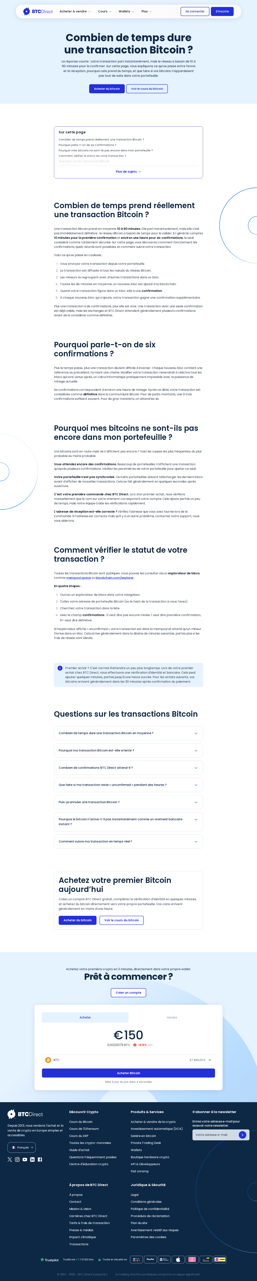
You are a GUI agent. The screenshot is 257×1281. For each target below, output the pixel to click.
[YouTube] (25, 1159)
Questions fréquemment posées (93, 1157)
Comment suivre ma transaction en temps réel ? (95, 841)
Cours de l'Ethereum (84, 1129)
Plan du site (139, 1223)
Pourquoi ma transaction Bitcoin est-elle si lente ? (96, 750)
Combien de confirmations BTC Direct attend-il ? (96, 768)
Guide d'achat (79, 1150)
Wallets (124, 11)
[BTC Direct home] (38, 11)
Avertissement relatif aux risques (155, 1230)
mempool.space (78, 578)
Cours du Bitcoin (81, 1122)
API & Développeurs (145, 1164)
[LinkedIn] (32, 1159)
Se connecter (195, 11)
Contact (75, 1202)
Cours (102, 11)
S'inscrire (222, 11)
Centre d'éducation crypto (88, 1164)
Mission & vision (80, 1209)
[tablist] (128, 1017)
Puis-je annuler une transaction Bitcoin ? (89, 802)
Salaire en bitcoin (143, 1136)
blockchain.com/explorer (114, 578)
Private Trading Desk (146, 1143)
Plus (144, 11)
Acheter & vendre (73, 11)
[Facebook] (40, 1159)
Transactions (78, 1244)
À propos (76, 1195)
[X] (10, 1159)
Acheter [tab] (85, 1017)
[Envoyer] (242, 1135)
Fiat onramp (140, 1171)
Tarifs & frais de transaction (89, 1223)
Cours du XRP (78, 1136)
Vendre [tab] (172, 1017)
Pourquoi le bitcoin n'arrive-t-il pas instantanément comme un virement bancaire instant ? (120, 821)
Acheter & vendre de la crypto (153, 1122)
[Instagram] (17, 1159)
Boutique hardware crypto (150, 1157)
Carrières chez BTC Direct (88, 1216)
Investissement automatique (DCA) (157, 1129)
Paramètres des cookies (148, 1237)
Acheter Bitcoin (128, 1073)
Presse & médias (81, 1230)
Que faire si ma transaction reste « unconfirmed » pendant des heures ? (113, 785)
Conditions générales (146, 1202)
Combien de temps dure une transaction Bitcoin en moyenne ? (106, 733)
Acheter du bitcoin (107, 89)
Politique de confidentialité (150, 1209)
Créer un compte (128, 993)
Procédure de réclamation (150, 1216)
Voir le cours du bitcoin (147, 89)
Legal (134, 1195)
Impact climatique (82, 1237)
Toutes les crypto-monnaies (90, 1143)
